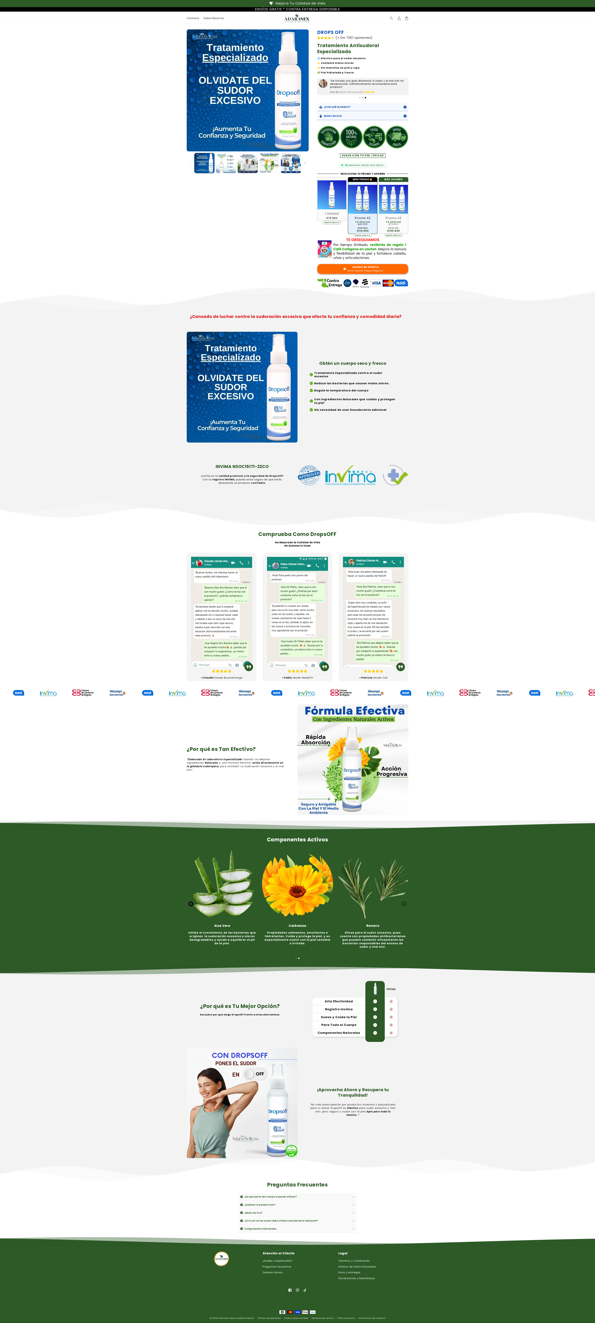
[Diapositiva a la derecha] (305, 163)
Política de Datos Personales (357, 1266)
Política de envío (346, 1318)
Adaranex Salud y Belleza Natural (236, 1318)
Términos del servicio (323, 1318)
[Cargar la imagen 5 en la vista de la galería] (291, 163)
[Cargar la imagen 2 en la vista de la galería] (226, 163)
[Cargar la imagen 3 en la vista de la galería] (248, 163)
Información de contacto (372, 1318)
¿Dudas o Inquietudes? (277, 1260)
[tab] (360, 97)
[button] (391, 18)
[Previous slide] (191, 903)
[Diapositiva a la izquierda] (190, 163)
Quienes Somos (273, 1272)
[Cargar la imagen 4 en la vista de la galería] (269, 163)
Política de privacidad (296, 1318)
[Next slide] (404, 903)
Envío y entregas (349, 1272)
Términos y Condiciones (354, 1260)
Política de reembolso (269, 1318)
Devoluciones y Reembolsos (356, 1278)
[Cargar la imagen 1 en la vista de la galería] (204, 163)
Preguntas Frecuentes (277, 1266)
